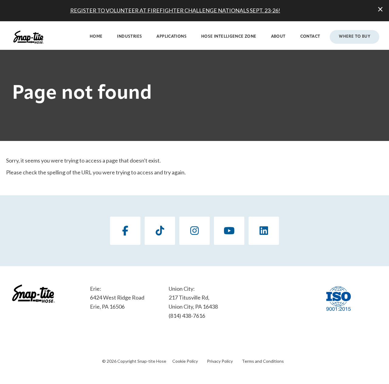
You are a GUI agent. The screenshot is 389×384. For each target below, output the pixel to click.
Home (96, 37)
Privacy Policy (220, 361)
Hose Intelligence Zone (228, 37)
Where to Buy (354, 37)
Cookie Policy (185, 361)
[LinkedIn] (264, 231)
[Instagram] (194, 231)
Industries (129, 37)
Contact (310, 37)
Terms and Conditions (263, 361)
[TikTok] (160, 231)
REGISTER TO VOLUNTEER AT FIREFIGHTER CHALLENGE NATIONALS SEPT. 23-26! (175, 10)
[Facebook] (125, 231)
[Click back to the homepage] (28, 37)
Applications (172, 37)
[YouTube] (229, 231)
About (278, 37)
